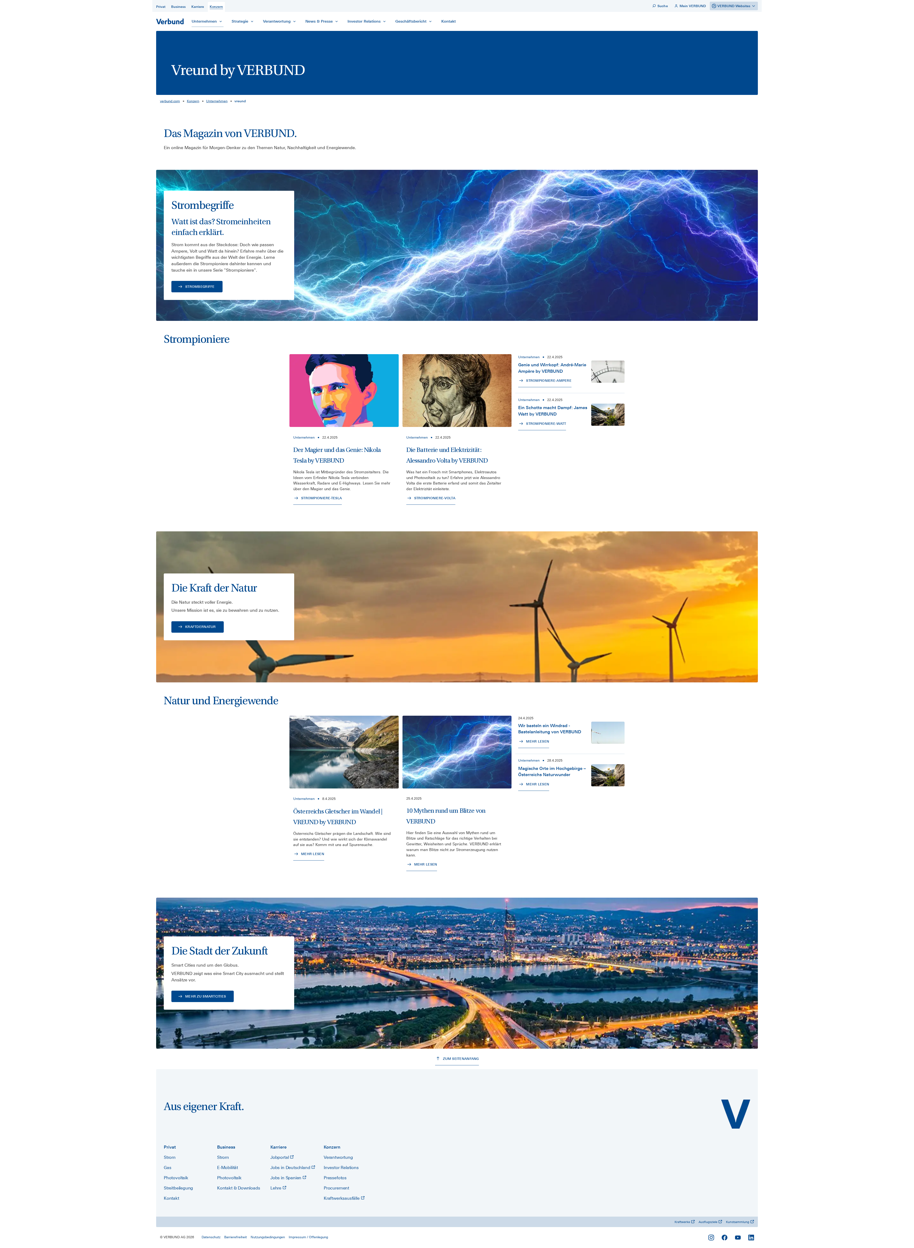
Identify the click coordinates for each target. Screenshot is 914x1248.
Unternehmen (217, 101)
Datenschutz (211, 1237)
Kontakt (171, 1198)
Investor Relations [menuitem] (364, 21)
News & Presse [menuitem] (319, 21)
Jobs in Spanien (286, 1177)
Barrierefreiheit (235, 1237)
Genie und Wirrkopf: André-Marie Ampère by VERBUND (552, 368)
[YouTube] (738, 1237)
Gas (167, 1167)
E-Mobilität (227, 1167)
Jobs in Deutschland (290, 1167)
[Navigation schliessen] (221, 21)
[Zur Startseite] (170, 21)
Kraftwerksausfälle (342, 1198)
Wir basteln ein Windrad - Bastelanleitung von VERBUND (549, 728)
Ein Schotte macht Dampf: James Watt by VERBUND (552, 410)
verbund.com (170, 101)
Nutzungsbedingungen (268, 1237)
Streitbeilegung (178, 1187)
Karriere (278, 1147)
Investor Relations (341, 1167)
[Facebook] (724, 1237)
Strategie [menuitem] (240, 21)
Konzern (193, 101)
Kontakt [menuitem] (448, 21)
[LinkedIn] (751, 1237)
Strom (170, 1157)
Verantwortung (338, 1157)
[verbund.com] (735, 1114)
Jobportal (280, 1157)
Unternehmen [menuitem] (204, 21)
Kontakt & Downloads (238, 1187)
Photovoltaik (176, 1177)
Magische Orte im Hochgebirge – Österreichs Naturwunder (552, 771)
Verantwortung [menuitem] (277, 21)
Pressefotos (335, 1177)
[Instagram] (711, 1237)
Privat (170, 1147)
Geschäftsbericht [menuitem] (411, 21)
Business (226, 1147)
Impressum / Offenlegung (308, 1237)
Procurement (336, 1187)
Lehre (276, 1187)
